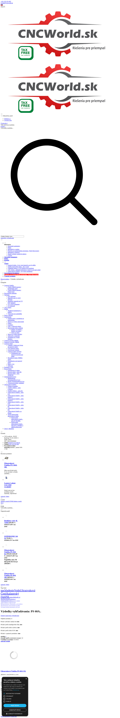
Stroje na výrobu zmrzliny (15, 334)
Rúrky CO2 (11, 364)
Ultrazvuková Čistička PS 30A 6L (10, 552)
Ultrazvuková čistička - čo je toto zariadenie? (20, 271)
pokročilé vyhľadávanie (7, 238)
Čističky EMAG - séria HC (15, 391)
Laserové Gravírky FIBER (11, 342)
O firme (10, 255)
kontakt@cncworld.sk (7, 3)
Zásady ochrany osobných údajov (17, 254)
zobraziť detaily (5, 641)
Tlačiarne (6, 295)
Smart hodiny (6, 607)
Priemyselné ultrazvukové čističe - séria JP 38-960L (17, 419)
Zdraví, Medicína (9, 428)
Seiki (7, 599)
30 (16, 639)
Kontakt (3, 433)
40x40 (16, 597)
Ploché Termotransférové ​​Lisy (16, 381)
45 (18, 639)
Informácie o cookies (13, 249)
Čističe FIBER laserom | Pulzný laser (14, 290)
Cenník (3, 500)
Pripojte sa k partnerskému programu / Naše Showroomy (23, 251)
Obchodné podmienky (14, 246)
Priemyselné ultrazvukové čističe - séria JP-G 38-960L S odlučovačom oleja (17, 425)
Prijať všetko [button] (15, 705)
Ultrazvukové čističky (10, 384)
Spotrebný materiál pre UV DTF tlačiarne (15, 302)
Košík (2, 506)
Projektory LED (8, 367)
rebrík (6, 601)
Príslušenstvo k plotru (14, 370)
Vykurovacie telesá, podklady (16, 383)
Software (10, 365)
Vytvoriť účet (8, 120)
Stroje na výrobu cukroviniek (16, 321)
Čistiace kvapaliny (13, 386)
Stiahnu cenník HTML (7, 501)
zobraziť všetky (5, 496)
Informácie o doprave (14, 252)
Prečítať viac (16, 690)
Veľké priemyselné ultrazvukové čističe (13, 415)
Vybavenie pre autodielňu (15, 314)
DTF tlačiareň (11, 296)
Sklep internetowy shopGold (9, 716)
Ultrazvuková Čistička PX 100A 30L (10, 465)
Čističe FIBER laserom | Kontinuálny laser (14, 287)
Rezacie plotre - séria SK (15, 372)
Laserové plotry (8, 343)
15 (14, 639)
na (2, 590)
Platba (9, 247)
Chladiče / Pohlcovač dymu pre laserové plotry (15, 346)
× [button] (26, 678)
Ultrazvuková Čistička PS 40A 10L (10, 575)
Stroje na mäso (15, 332)
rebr (2, 602)
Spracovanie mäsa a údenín (15, 328)
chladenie (8, 590)
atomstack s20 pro (15, 607)
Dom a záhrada (8, 315)
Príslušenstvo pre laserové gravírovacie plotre (17, 354)
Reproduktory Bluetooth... (9, 604)
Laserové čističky (9, 285)
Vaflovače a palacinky (14, 336)
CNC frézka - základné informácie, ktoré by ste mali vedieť (24, 270)
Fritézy (10, 323)
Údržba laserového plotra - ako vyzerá (18, 266)
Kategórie (3, 282)
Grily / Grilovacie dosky (14, 326)
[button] (2, 5)
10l (13, 597)
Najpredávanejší (5, 511)
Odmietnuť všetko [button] (15, 710)
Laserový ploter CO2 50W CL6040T (10, 485)
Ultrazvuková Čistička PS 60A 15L (13, 671)
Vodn (17, 590)
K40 (10, 599)
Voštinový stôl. (7, 602)
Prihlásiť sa (7, 119)
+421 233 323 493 (6, 1)
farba (11, 597)
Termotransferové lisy (10, 376)
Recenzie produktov (6, 453)
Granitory (10, 325)
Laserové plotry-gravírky (15, 351)
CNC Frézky (7, 307)
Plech (4, 599)
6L (8, 596)
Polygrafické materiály (10, 293)
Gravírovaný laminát (13, 350)
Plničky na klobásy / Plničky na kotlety (16, 330)
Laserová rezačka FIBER (11, 340)
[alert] (15, 696)
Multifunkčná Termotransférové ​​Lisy (14, 379)
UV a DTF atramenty (14, 304)
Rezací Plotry (8, 369)
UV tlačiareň (11, 306)
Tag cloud (3, 588)
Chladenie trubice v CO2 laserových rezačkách (21, 268)
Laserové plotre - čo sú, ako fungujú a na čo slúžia (22, 265)
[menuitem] (55, 249)
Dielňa (6, 309)
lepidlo (10, 601)
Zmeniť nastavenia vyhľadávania (10, 615)
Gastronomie (7, 317)
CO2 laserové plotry (13, 348)
